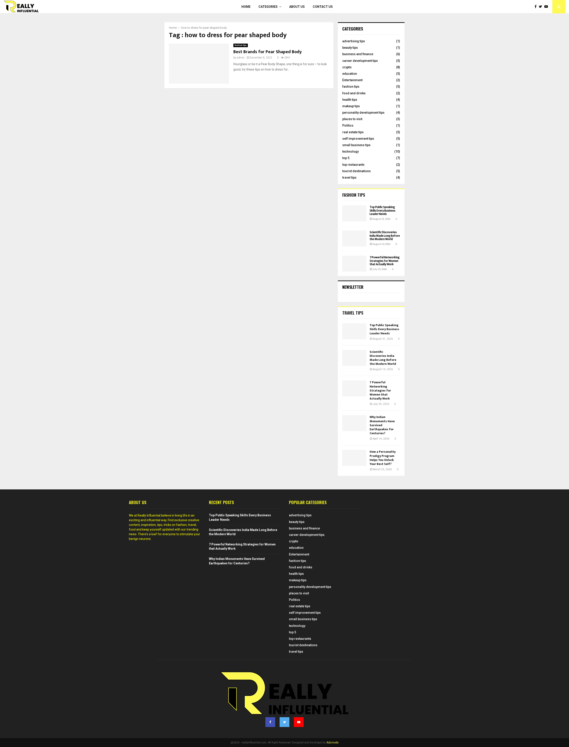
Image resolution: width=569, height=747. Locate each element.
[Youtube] (547, 6)
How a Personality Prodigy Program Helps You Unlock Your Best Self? (383, 457)
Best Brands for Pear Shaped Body (267, 52)
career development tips (360, 61)
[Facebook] (537, 6)
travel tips (349, 177)
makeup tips (351, 106)
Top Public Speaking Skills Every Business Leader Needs (382, 210)
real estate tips (353, 132)
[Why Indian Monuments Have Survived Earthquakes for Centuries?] (354, 423)
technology (350, 151)
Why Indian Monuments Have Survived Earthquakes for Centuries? (382, 425)
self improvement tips (358, 138)
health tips (349, 99)
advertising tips (353, 41)
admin (240, 57)
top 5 (345, 158)
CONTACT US (323, 6)
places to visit (352, 119)
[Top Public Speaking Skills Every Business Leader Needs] (354, 213)
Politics (347, 125)
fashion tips (240, 45)
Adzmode (333, 742)
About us (137, 502)
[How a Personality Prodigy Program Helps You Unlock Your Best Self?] (354, 458)
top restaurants (353, 164)
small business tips (356, 145)
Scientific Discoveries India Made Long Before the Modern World (385, 235)
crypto (347, 67)
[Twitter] (541, 6)
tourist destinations (356, 171)
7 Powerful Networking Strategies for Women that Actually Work (385, 261)
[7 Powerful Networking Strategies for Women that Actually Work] (354, 264)
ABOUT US (297, 6)
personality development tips (363, 112)
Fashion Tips (353, 195)
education (349, 73)
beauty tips (350, 47)
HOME (245, 6)
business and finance (357, 54)
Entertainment (352, 80)
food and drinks (354, 93)
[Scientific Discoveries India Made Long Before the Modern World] (354, 238)
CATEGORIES (268, 6)
